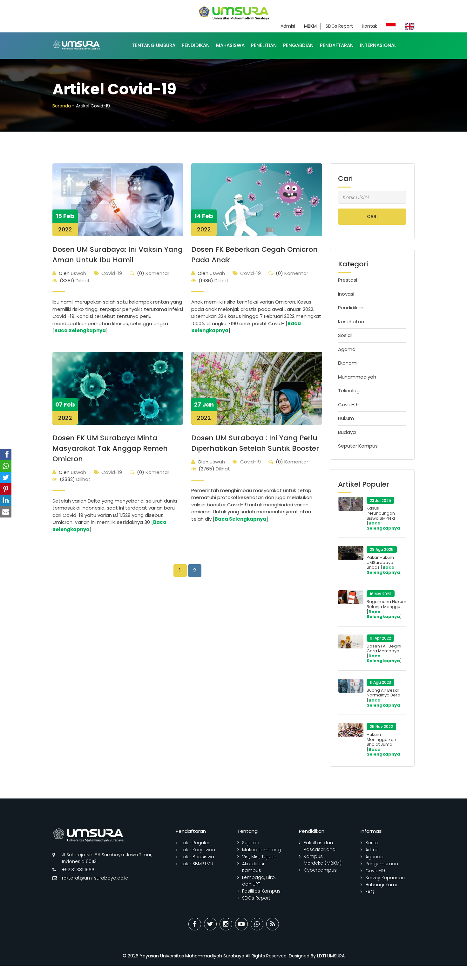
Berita (371, 842)
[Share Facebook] (194, 924)
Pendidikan (196, 45)
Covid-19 (111, 273)
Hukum (346, 418)
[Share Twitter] (210, 924)
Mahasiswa (230, 45)
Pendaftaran (337, 45)
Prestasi (347, 280)
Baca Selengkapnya (80, 330)
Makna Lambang (261, 849)
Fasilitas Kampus (261, 891)
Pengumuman (381, 863)
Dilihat (75, 280)
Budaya (347, 432)
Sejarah (250, 842)
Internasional (378, 45)
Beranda (61, 106)
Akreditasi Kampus (253, 867)
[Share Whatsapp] (257, 924)
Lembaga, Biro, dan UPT (258, 880)
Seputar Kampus (358, 445)
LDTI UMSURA (331, 956)
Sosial (345, 335)
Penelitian (264, 45)
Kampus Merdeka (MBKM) (323, 859)
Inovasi (346, 294)
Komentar (153, 273)
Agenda (374, 856)
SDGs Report (339, 26)
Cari (372, 216)
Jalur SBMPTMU (196, 863)
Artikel (371, 849)
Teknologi (349, 390)
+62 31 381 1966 (78, 870)
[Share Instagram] (226, 924)
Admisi (288, 26)
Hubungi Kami (381, 884)
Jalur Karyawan (197, 849)
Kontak (369, 26)
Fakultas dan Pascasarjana (319, 846)
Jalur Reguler (194, 842)
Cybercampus (320, 870)
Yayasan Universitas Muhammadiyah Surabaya (192, 956)
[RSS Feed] (272, 924)
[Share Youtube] (241, 924)
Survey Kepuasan (385, 877)
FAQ (369, 891)
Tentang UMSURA (153, 45)
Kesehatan (351, 321)
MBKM (310, 26)
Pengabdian (298, 45)
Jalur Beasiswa (197, 856)
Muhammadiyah (357, 376)
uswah (72, 273)
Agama (346, 349)
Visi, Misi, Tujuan (259, 856)
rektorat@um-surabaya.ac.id (95, 878)
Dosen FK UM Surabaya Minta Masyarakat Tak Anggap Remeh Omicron (110, 448)
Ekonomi (347, 363)
